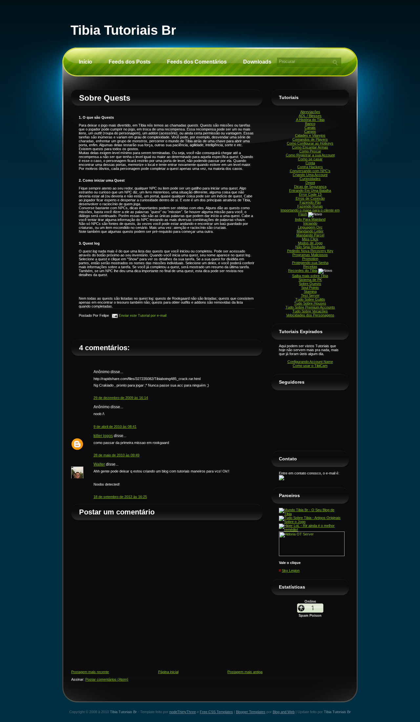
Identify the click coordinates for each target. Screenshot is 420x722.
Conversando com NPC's (310, 171)
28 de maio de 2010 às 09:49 (116, 455)
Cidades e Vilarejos (310, 135)
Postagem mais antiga (244, 672)
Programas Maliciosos (310, 255)
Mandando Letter (310, 231)
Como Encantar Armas (310, 147)
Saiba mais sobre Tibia (310, 276)
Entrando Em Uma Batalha (310, 190)
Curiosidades (310, 179)
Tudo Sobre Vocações (310, 311)
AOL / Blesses (310, 116)
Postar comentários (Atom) (106, 679)
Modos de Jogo (310, 243)
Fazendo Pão (310, 202)
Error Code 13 (310, 194)
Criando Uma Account (310, 175)
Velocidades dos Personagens (310, 315)
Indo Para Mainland (310, 219)
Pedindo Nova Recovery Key (310, 251)
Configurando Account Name (310, 362)
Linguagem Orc (310, 227)
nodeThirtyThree (182, 712)
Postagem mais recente (90, 672)
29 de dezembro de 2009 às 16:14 (121, 398)
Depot (310, 183)
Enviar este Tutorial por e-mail (142, 315)
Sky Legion (291, 570)
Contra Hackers (310, 167)
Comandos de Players (310, 139)
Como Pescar (310, 151)
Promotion (310, 259)
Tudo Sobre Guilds (310, 299)
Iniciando (310, 223)
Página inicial (168, 672)
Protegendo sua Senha (310, 263)
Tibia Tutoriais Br (123, 30)
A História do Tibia (310, 120)
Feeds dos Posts (130, 62)
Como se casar (310, 159)
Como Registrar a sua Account (310, 155)
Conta (310, 163)
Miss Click (310, 239)
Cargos (310, 131)
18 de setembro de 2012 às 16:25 (120, 497)
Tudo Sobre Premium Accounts (310, 307)
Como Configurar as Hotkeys (310, 143)
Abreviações (310, 112)
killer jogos (103, 435)
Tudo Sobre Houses (310, 303)
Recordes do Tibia (302, 270)
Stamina (310, 291)
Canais (310, 128)
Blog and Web (284, 712)
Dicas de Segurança (310, 187)
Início (85, 62)
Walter (99, 464)
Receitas (310, 267)
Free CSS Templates (216, 712)
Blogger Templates (250, 712)
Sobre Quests (104, 97)
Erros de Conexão (310, 198)
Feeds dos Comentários (197, 62)
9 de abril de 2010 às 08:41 (115, 427)
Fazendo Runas (310, 206)
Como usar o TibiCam (310, 366)
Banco (310, 124)
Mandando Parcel (310, 235)
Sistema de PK (310, 280)
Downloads (257, 62)
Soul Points (310, 288)
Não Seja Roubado (310, 247)
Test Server (310, 295)
